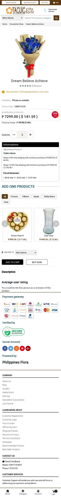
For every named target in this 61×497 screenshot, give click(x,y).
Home (4, 24)
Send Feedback (12, 461)
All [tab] (5, 196)
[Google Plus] (28, 348)
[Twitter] (10, 348)
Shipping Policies (10, 430)
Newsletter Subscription (13, 399)
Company (7, 375)
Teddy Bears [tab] (49, 196)
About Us (6, 381)
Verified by (8, 322)
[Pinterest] (22, 348)
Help (57, 2)
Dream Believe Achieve (35, 24)
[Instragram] (16, 348)
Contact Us (8, 455)
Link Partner (7, 403)
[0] (53, 491)
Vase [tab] (6, 202)
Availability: (15, 100)
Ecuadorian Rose (16, 24)
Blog (4, 384)
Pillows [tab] (25, 196)
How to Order (8, 423)
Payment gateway (13, 296)
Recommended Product (13, 445)
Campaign (7, 442)
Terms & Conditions (11, 438)
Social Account (11, 342)
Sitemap (6, 396)
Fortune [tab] (14, 196)
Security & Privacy (10, 434)
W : (19, 177)
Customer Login (9, 419)
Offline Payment (9, 427)
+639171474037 (15, 464)
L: (8, 177)
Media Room (8, 392)
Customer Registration (12, 415)
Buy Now (37, 262)
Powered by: (9, 356)
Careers (5, 388)
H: (31, 177)
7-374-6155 (13, 468)
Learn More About (12, 410)
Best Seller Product (30, 2)
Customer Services (12, 474)
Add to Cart (13, 262)
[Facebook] (5, 348)
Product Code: (13, 106)
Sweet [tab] (36, 196)
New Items (44, 2)
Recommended (11, 2)
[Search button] (56, 17)
